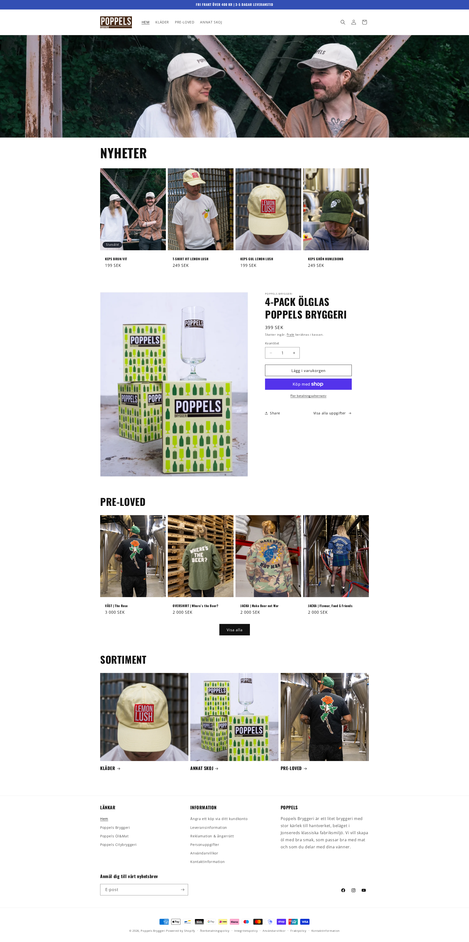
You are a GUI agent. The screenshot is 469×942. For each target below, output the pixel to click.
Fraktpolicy (298, 930)
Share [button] (275, 413)
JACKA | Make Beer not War (259, 606)
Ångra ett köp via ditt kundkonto (218, 818)
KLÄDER (107, 768)
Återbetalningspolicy (215, 930)
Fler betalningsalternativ (308, 396)
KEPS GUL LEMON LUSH (256, 259)
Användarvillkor (204, 853)
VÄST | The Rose (116, 606)
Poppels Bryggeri (115, 827)
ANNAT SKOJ (201, 768)
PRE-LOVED (291, 768)
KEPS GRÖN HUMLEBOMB (325, 259)
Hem (104, 818)
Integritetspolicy (246, 930)
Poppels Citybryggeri (118, 844)
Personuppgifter (204, 844)
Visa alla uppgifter (329, 413)
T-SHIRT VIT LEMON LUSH (190, 259)
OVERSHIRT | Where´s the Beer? (195, 606)
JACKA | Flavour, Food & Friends (330, 606)
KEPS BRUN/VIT (116, 259)
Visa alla (235, 629)
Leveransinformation (208, 827)
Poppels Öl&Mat (114, 836)
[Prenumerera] (182, 889)
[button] (343, 22)
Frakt (291, 334)
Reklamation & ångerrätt (212, 836)
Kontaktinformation (207, 861)
